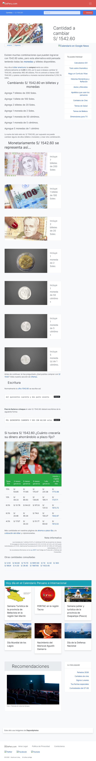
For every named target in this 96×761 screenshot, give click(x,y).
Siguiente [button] (18, 45)
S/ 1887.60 (34, 566)
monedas (28, 61)
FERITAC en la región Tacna (48, 608)
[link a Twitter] (8, 751)
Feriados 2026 (83, 672)
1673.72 (55, 508)
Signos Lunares (82, 680)
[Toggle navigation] (90, 3)
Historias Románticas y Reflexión (80, 80)
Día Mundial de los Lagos (16, 644)
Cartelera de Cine (80, 100)
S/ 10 (43, 563)
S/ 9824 (7, 566)
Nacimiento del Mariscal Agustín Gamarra (45, 646)
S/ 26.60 (24, 566)
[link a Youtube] (35, 751)
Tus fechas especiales (80, 684)
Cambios (9, 13)
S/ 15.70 (24, 563)
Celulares (89, 13)
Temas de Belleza (80, 111)
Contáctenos (59, 746)
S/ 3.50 (7, 563)
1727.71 (55, 500)
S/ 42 (49, 563)
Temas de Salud (81, 106)
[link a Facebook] (22, 751)
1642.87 (55, 516)
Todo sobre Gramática (78, 68)
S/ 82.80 (16, 563)
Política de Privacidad (41, 746)
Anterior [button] (9, 45)
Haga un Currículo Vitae (78, 73)
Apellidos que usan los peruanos (80, 93)
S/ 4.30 (16, 566)
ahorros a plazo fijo (45, 530)
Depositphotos (32, 730)
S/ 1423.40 (45, 566)
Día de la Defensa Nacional (76, 644)
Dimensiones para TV (79, 116)
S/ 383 (56, 563)
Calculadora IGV (81, 63)
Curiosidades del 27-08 (79, 688)
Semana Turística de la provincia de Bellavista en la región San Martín (17, 611)
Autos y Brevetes (81, 87)
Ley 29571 (33, 550)
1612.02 (55, 524)
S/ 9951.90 (34, 563)
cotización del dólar (12, 533)
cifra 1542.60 (23, 388)
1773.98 (55, 492)
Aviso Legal (23, 746)
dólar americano (19, 67)
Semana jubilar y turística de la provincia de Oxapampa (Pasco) (77, 611)
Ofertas (34, 377)
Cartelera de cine (82, 676)
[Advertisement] (78, 707)
